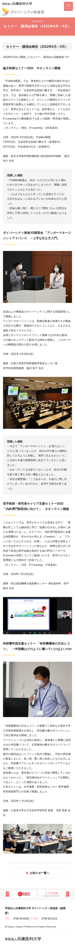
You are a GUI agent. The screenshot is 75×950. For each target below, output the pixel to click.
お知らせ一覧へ (39, 872)
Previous (7, 894)
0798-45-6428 (21, 918)
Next (67, 894)
